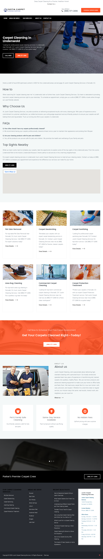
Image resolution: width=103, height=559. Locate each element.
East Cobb (32, 496)
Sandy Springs (33, 503)
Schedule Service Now (91, 10)
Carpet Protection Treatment (11, 511)
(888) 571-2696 (71, 10)
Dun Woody (32, 499)
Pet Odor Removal (9, 495)
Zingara (31, 519)
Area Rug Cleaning (9, 505)
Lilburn (31, 506)
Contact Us (51, 4)
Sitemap (46, 555)
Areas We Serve (14, 18)
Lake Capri (32, 522)
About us (58, 398)
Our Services (27, 18)
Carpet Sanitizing (8, 502)
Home (5, 18)
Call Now (8, 55)
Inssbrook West (33, 512)
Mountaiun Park (33, 509)
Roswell (31, 493)
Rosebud (31, 516)
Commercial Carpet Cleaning (11, 508)
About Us (38, 18)
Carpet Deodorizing (9, 498)
